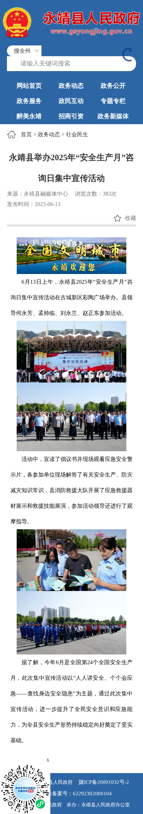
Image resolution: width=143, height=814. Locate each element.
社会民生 (77, 134)
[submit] (127, 55)
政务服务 (29, 100)
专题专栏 (113, 100)
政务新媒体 (113, 116)
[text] (71, 63)
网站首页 (29, 85)
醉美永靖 (29, 116)
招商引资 (71, 116)
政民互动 (71, 100)
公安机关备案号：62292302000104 (71, 793)
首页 (26, 134)
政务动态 (71, 85)
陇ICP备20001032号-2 (103, 782)
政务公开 (113, 85)
